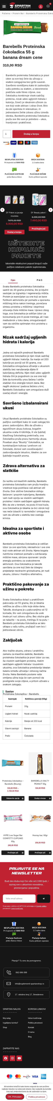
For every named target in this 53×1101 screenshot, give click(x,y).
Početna (6, 13)
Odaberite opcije (13, 798)
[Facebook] (5, 1058)
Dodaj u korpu (31, 134)
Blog (30, 1037)
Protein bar (18, 13)
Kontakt (31, 1027)
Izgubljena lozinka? (10, 1023)
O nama (31, 1032)
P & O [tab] (39, 280)
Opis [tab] (13, 280)
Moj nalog (6, 1018)
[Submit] (43, 898)
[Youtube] (19, 1058)
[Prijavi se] (40, 6)
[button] (4, 6)
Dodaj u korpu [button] (14, 232)
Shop (5, 1027)
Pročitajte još (38, 228)
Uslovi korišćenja (35, 1018)
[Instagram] (12, 1058)
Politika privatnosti (35, 1023)
